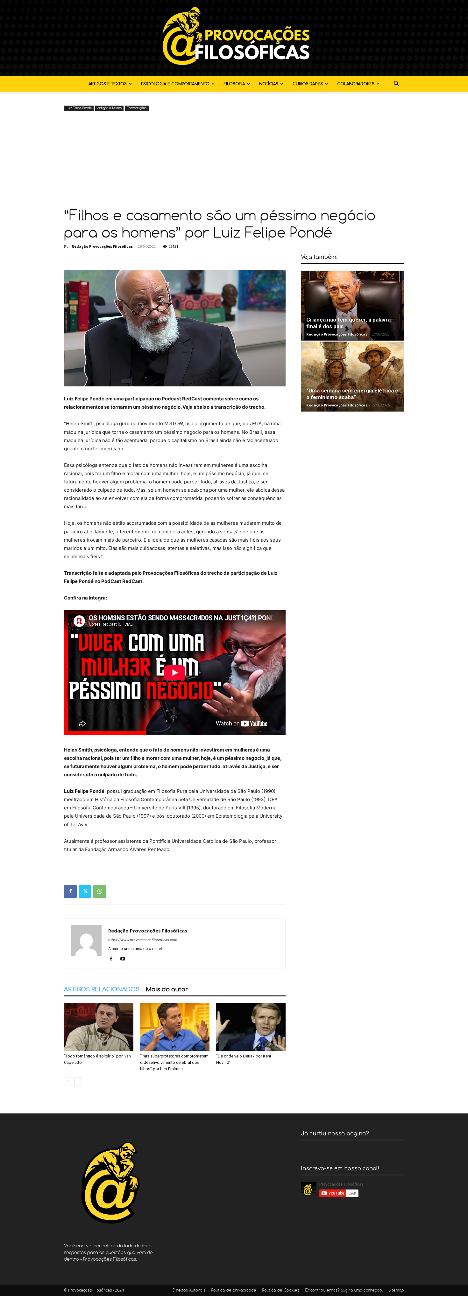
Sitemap (396, 1291)
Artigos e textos (108, 84)
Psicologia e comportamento (175, 84)
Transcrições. (137, 108)
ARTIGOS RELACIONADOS (101, 989)
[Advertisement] (234, 160)
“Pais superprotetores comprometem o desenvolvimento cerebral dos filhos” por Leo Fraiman (174, 1062)
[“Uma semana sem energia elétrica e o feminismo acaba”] (352, 377)
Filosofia (234, 84)
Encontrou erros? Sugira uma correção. (344, 1291)
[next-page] (78, 1081)
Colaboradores (355, 84)
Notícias (268, 84)
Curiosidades (308, 84)
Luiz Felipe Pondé (79, 108)
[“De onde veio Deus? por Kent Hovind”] (251, 1027)
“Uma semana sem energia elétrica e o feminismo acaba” (352, 393)
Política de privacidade (233, 1291)
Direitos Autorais (189, 1291)
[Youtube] (125, 959)
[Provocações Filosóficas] (234, 38)
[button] (396, 84)
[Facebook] (70, 891)
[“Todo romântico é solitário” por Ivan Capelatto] (98, 1027)
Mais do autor (167, 989)
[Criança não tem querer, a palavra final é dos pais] (352, 306)
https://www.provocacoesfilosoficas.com (142, 940)
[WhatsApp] (99, 891)
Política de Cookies (280, 1291)
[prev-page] (68, 1081)
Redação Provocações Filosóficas (102, 246)
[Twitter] (85, 891)
